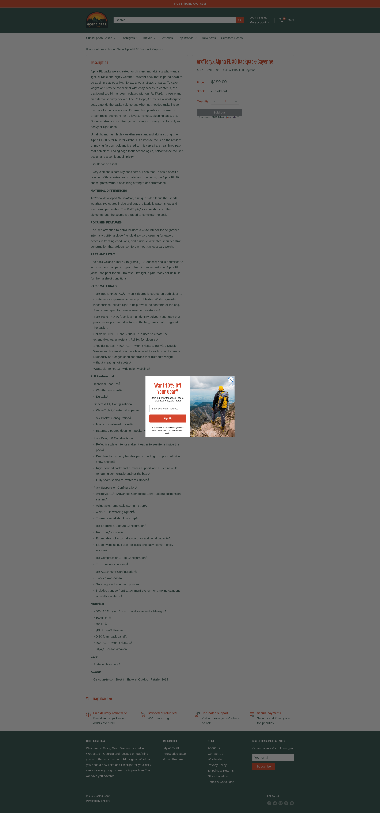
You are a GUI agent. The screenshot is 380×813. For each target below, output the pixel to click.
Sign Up (167, 418)
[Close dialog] (230, 379)
